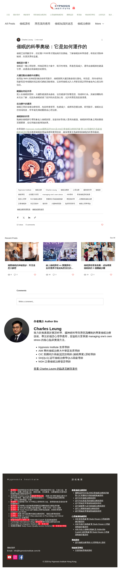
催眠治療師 (84, 23)
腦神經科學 (87, 190)
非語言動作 (34, 204)
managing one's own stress (53, 194)
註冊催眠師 (22, 204)
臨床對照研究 (70, 204)
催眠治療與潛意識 (23, 209)
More (98, 23)
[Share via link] (35, 217)
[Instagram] (15, 557)
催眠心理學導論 (85, 204)
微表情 (45, 204)
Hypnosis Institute (24, 190)
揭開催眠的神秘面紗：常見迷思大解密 (21, 266)
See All (112, 238)
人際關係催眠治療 (85, 199)
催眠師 (98, 190)
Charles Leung (51, 190)
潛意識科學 (71, 199)
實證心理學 (22, 199)
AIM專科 (70, 194)
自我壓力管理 (34, 194)
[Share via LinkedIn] (29, 217)
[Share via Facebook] (18, 217)
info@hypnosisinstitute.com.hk (27, 551)
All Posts (10, 23)
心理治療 (76, 190)
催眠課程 (25, 23)
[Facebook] (21, 557)
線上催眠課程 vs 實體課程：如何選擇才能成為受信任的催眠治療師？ (59, 267)
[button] (73, 7)
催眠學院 (21, 194)
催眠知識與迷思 (64, 23)
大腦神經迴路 (56, 204)
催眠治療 (38, 190)
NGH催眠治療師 (36, 199)
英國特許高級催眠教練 (54, 199)
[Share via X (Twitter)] (23, 217)
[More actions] (102, 39)
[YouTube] (9, 557)
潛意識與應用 (42, 23)
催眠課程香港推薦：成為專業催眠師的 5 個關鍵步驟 (97, 266)
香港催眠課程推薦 (83, 194)
